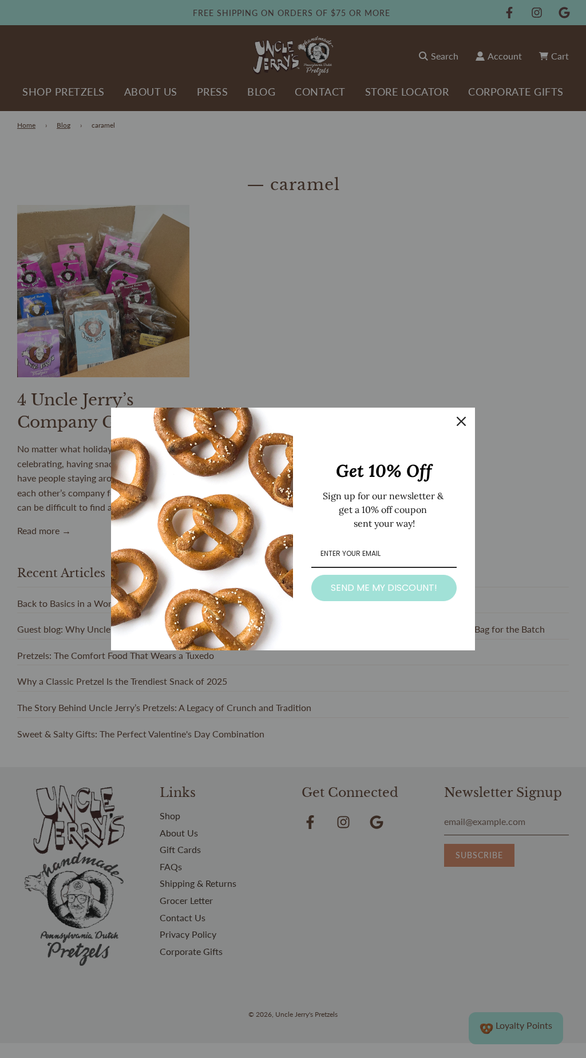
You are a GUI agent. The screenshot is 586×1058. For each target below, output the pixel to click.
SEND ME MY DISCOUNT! (384, 587)
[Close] (461, 421)
